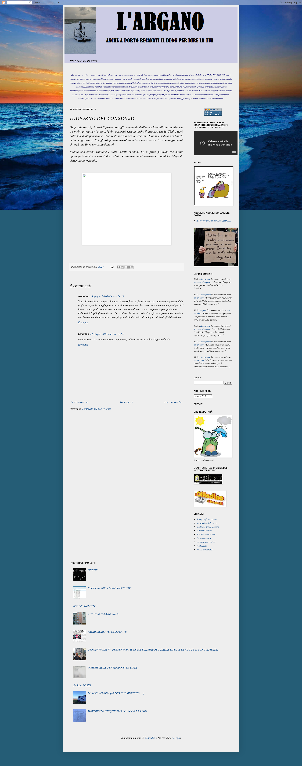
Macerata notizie (204, 530)
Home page (126, 402)
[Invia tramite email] (118, 267)
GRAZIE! (93, 570)
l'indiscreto (202, 545)
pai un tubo (199, 297)
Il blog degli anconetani (207, 519)
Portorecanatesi (204, 537)
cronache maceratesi (206, 541)
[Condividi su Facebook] (128, 267)
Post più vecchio (173, 402)
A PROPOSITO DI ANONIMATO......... (214, 220)
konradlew (150, 737)
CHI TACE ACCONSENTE (103, 613)
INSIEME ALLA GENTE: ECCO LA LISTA (112, 667)
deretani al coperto (202, 282)
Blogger (176, 737)
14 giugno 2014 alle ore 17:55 (107, 334)
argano (203, 310)
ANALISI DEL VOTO (85, 606)
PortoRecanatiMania (206, 534)
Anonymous (205, 278)
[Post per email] (111, 266)
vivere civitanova (204, 549)
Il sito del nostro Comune (208, 526)
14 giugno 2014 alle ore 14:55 (107, 296)
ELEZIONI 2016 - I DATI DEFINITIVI (109, 588)
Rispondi (83, 322)
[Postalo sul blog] (122, 267)
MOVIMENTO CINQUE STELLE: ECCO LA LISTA (117, 711)
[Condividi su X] (125, 267)
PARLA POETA (82, 685)
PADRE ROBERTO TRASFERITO (107, 631)
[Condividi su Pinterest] (132, 267)
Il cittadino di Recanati (207, 522)
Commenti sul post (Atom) (96, 408)
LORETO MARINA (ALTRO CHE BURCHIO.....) (116, 693)
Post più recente (79, 402)
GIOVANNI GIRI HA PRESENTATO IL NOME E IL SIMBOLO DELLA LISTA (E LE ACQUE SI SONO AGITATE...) (154, 649)
